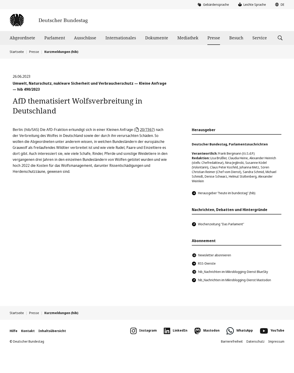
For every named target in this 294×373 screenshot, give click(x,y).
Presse (213, 37)
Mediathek (187, 37)
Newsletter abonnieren (214, 255)
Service (259, 37)
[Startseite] (49, 20)
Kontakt (28, 331)
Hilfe (13, 331)
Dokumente (156, 37)
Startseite (17, 51)
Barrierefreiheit (232, 341)
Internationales (120, 37)
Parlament (54, 37)
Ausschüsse (85, 37)
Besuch (236, 37)
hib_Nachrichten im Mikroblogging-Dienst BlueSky (233, 271)
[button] (278, 4)
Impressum (276, 341)
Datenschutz (255, 341)
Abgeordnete (22, 37)
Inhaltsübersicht (52, 331)
